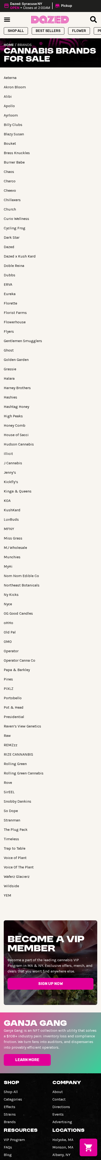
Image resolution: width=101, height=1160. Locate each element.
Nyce (8, 604)
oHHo (8, 623)
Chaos (9, 171)
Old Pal (10, 632)
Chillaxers (12, 200)
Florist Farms (15, 312)
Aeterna (10, 77)
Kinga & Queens (17, 491)
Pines (8, 679)
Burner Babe (14, 162)
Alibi (8, 96)
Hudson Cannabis (19, 444)
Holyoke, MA (62, 1139)
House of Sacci (16, 435)
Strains (10, 1114)
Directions (61, 1107)
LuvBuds (11, 519)
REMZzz (10, 745)
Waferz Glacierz (17, 876)
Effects (9, 1107)
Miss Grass (13, 538)
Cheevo (10, 190)
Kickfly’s (11, 482)
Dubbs (9, 275)
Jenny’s (10, 472)
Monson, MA (62, 1147)
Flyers (9, 331)
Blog (8, 1154)
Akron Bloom (15, 87)
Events (58, 1114)
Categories (13, 1099)
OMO (8, 641)
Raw (7, 735)
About (57, 1092)
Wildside (11, 886)
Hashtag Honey (16, 406)
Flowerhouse (15, 322)
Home (9, 45)
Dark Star (11, 237)
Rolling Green (15, 764)
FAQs (8, 1147)
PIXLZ (8, 688)
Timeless (11, 839)
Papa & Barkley (17, 670)
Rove (8, 782)
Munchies (12, 557)
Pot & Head (13, 707)
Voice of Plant (15, 857)
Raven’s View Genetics (22, 726)
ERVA (8, 284)
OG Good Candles (18, 613)
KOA (7, 500)
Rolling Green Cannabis (23, 773)
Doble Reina (14, 265)
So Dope (11, 810)
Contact (59, 1099)
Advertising (62, 1122)
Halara (9, 378)
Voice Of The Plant (19, 867)
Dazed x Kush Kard (20, 256)
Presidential (14, 717)
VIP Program (14, 1139)
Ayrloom (11, 115)
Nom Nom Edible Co (21, 576)
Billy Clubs (13, 124)
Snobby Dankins (17, 801)
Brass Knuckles (17, 153)
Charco (10, 181)
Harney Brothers (17, 388)
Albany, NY (61, 1154)
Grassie (10, 369)
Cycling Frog (14, 228)
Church (10, 209)
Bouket (10, 143)
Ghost (9, 350)
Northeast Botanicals (21, 585)
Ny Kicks (11, 594)
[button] (39, 6)
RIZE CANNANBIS (18, 754)
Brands (10, 1122)
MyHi (8, 566)
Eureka (10, 294)
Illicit (8, 453)
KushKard (12, 510)
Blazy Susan (14, 134)
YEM (7, 895)
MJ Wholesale (15, 547)
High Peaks (13, 416)
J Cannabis (13, 463)
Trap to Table (14, 848)
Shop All (11, 1092)
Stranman (12, 820)
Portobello (13, 698)
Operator (11, 651)
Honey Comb (14, 425)
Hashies (10, 397)
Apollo (9, 106)
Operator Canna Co (19, 660)
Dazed (9, 247)
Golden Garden (16, 359)
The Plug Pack (15, 829)
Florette (10, 303)
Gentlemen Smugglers (23, 341)
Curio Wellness (16, 218)
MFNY (9, 529)
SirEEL (9, 792)
